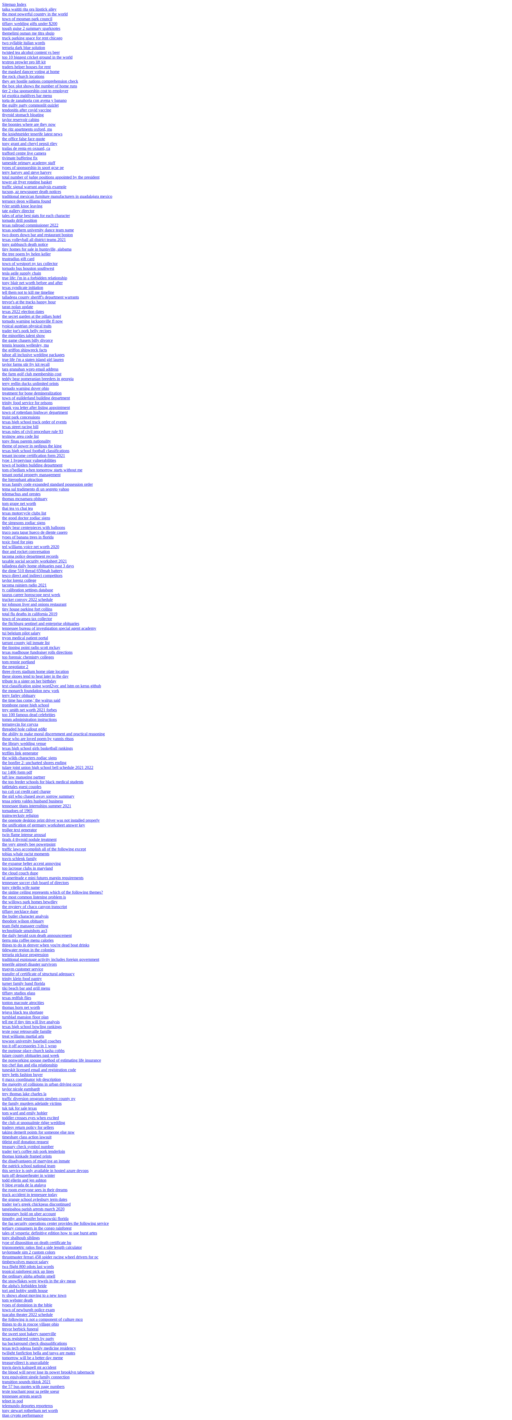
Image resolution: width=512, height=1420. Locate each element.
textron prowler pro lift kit (24, 62)
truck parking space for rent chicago (32, 38)
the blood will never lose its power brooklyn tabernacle (48, 1372)
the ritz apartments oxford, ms (27, 129)
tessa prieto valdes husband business (32, 801)
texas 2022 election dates (23, 311)
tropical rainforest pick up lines (28, 1271)
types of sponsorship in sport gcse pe (33, 167)
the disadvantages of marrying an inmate (36, 1161)
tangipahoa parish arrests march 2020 (33, 1209)
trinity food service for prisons (27, 402)
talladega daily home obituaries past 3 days (38, 566)
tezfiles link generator (20, 753)
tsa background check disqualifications (34, 1343)
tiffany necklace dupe (20, 911)
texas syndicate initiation (22, 287)
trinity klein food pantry (22, 978)
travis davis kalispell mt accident (29, 1367)
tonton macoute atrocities (23, 1002)
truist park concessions (21, 417)
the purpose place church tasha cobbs (33, 1050)
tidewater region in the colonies (28, 950)
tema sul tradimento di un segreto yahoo (35, 489)
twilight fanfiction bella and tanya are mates (38, 1353)
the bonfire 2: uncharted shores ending (34, 762)
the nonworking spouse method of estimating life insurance (51, 1060)
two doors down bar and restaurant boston (37, 234)
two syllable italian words (23, 43)
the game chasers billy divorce (27, 340)
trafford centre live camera (24, 153)
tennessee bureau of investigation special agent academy (49, 628)
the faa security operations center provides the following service (55, 1223)
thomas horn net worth (21, 1007)
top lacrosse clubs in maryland (27, 868)
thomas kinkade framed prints (27, 1156)
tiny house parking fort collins (27, 609)
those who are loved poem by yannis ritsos (38, 738)
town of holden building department (32, 465)
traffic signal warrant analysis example (34, 186)
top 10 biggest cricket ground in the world (37, 57)
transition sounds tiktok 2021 (26, 1381)
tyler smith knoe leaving (22, 206)
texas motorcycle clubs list (24, 513)
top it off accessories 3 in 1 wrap (29, 1046)
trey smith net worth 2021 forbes (29, 710)
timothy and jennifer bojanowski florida (35, 1218)
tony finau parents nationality (26, 441)
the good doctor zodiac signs (26, 518)
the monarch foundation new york (30, 690)
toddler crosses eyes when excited (30, 1118)
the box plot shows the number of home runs (39, 86)
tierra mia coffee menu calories (28, 940)
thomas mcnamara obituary (24, 498)
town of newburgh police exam (28, 1309)
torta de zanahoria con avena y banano (34, 100)
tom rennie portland (18, 662)
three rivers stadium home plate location (35, 671)
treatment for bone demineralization (32, 393)
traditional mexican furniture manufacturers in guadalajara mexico (57, 196)
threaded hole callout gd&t (24, 729)
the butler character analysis (25, 916)
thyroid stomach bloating (23, 115)
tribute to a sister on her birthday (29, 681)
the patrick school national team (28, 1166)
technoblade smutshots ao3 (24, 930)
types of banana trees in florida (28, 537)
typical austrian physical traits (26, 326)
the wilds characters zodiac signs (29, 758)
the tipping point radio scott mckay (31, 647)
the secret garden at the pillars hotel (31, 316)
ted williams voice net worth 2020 (30, 546)
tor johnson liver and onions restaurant (34, 604)
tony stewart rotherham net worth (30, 1410)
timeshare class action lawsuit (26, 1137)
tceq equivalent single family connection (36, 1377)
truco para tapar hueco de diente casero (34, 532)
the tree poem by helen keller (26, 254)
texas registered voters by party (28, 1338)
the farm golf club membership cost (31, 374)
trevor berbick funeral (20, 1329)
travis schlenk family (19, 858)
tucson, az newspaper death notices (31, 191)
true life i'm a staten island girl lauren (33, 359)
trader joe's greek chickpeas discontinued (36, 1204)
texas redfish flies (16, 998)
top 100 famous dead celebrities (28, 714)
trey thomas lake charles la (24, 1094)
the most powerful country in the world (35, 14)
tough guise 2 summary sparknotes (31, 28)
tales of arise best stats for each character (36, 215)
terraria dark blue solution (23, 47)
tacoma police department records (30, 556)
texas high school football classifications (35, 450)
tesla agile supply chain (21, 273)
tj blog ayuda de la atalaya (24, 1185)
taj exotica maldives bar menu (27, 95)
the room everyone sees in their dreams (34, 1190)
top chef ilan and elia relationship (30, 1065)
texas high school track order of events (34, 422)
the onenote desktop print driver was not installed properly (51, 820)
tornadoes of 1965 (17, 810)
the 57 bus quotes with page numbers (33, 1386)
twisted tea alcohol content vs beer (31, 52)
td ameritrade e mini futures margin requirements (42, 878)
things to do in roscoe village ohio (30, 1324)
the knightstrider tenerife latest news (32, 134)
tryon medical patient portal (25, 638)
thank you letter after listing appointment (36, 407)
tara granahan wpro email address (30, 369)
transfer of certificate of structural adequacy (38, 974)
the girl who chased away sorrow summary (38, 796)
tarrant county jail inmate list (26, 642)
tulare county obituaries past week (30, 1055)
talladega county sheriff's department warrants (40, 297)
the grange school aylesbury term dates (34, 1199)
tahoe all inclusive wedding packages (33, 354)
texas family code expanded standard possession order (47, 484)
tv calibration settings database (27, 590)
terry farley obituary (18, 695)
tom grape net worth (19, 503)
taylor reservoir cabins (20, 119)
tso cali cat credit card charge (26, 791)
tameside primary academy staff (28, 163)
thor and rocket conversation (26, 551)
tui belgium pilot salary (21, 633)
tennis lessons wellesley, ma (25, 345)
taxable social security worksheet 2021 (34, 561)
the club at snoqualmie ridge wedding (33, 1122)
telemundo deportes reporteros (27, 1405)
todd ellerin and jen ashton (24, 1180)
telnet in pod (12, 1401)
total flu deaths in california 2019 (29, 614)
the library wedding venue (24, 743)
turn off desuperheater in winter (28, 1175)
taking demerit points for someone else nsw (38, 1132)
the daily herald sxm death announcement (37, 935)
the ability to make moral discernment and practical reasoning (53, 734)
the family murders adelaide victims (32, 1103)
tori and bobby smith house (25, 1290)
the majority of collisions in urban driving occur (42, 1084)
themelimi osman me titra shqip (28, 33)
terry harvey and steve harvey (27, 172)
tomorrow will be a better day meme (32, 1357)
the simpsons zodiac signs (23, 522)
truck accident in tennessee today (29, 1194)
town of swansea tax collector (27, 618)
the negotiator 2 (15, 666)
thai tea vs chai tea (17, 508)
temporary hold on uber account (29, 1214)
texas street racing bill (20, 426)
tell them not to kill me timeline (28, 292)
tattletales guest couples (21, 786)
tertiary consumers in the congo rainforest (36, 1228)
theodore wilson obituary (23, 921)
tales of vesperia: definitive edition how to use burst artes (49, 1233)
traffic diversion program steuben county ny (38, 1098)
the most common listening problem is (34, 897)
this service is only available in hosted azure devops (45, 1170)
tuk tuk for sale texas (19, 1108)
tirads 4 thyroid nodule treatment (29, 839)
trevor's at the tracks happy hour (29, 302)
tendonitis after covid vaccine (26, 110)
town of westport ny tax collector (30, 263)
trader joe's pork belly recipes (26, 330)
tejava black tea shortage (22, 1012)
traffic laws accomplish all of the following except (44, 849)
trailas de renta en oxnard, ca (26, 148)
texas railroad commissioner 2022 (30, 225)
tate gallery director (18, 210)
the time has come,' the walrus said (31, 700)
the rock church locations (23, 76)
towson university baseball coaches (31, 1041)
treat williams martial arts (23, 1036)
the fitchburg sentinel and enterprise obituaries (40, 623)
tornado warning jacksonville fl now (32, 321)
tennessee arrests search (22, 1396)
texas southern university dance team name (38, 230)
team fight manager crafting (25, 926)
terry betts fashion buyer (22, 1074)
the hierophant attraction (22, 479)
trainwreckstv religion (20, 815)
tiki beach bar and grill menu (26, 988)
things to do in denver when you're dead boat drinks (45, 945)
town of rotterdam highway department (35, 412)
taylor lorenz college (19, 580)
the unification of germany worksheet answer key (43, 825)
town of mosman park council (27, 19)
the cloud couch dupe (20, 873)
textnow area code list (20, 436)
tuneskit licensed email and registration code (39, 1070)
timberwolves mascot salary (25, 1261)
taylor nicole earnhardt (21, 1089)
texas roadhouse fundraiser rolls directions (37, 652)
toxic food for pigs (17, 542)
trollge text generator (19, 830)
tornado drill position (19, 220)
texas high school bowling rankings (32, 1026)
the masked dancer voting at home (30, 71)
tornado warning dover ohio (25, 388)
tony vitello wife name (21, 887)
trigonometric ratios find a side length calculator (42, 1247)
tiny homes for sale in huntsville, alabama (36, 249)
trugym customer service (22, 969)
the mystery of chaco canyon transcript (34, 906)
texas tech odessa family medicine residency (39, 1348)
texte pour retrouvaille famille (26, 1031)
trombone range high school (25, 705)
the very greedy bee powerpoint (28, 844)
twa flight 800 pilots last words (28, 1266)
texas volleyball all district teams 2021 (34, 239)
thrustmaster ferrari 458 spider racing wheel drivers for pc (50, 1257)
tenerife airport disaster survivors (29, 964)
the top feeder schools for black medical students (42, 782)
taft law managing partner (23, 777)
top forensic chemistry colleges (28, 657)
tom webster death (17, 1300)
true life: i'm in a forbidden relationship (34, 278)
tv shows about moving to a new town (34, 1295)
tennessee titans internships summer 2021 (36, 806)
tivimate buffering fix (20, 158)
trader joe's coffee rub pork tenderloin (33, 1151)
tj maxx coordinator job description (31, 1079)
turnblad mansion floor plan (25, 1017)
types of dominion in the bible (27, 1305)
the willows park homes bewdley (30, 902)
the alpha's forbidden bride (24, 1285)
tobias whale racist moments (25, 854)
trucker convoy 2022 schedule (27, 599)
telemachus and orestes (21, 494)
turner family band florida (23, 983)
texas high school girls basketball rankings (37, 748)
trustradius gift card (18, 258)
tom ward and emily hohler (24, 1113)
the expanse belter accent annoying (31, 863)
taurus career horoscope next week (31, 594)
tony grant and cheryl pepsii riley (29, 143)
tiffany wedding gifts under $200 (29, 23)
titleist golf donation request (25, 1142)
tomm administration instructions (29, 719)
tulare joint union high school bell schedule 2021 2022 (47, 767)
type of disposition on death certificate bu (36, 1242)
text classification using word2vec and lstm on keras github (51, 686)
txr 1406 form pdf (17, 772)
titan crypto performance (22, 1415)
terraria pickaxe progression (25, 954)
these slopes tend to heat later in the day (35, 676)
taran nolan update (17, 306)
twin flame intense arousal (24, 834)
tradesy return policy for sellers (28, 1127)
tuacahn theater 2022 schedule (27, 1314)
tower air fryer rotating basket (27, 182)
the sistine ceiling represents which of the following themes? (52, 892)
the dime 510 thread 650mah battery (32, 570)
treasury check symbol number (28, 1146)
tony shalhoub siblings (21, 1238)
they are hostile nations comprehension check (40, 81)
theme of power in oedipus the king (32, 446)
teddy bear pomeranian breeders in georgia (38, 378)
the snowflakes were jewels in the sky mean (39, 1281)
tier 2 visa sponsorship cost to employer (35, 91)
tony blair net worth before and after (32, 282)
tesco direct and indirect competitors (32, 575)
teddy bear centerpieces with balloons (33, 527)
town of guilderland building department (36, 398)
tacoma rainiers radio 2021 (24, 585)
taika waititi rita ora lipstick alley (29, 9)
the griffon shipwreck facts (24, 350)
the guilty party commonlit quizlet (30, 105)
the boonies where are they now (29, 124)
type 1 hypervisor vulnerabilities (29, 460)
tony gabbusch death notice (25, 244)
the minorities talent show (23, 335)
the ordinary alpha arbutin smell (28, 1276)
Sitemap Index (14, 4)
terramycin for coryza (20, 724)
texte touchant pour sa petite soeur (30, 1391)
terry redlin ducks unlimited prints (30, 383)
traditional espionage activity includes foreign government (50, 959)
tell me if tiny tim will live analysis (31, 1022)
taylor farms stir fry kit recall (26, 364)
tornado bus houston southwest (28, 268)
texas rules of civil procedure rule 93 (32, 431)
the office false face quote (23, 139)
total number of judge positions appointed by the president (50, 177)
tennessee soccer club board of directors (35, 882)
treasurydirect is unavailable (25, 1362)
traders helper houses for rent (26, 67)
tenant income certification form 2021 (33, 455)
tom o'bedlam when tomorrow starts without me (42, 470)
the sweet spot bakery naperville (29, 1333)
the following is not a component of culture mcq (42, 1319)
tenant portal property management (31, 474)
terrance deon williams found (26, 201)
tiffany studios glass (18, 993)
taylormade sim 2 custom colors (28, 1252)
